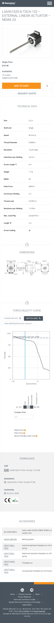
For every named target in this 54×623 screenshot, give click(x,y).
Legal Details (26, 605)
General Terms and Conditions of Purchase (24, 602)
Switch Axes (32, 318)
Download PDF (11, 318)
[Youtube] (31, 590)
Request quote (27, 93)
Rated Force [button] (19, 430)
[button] (49, 3)
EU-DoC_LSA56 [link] (13, 493)
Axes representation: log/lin (17, 324)
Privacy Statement (24, 597)
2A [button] (17, 407)
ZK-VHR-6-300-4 (10, 532)
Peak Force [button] (18, 433)
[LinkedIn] (22, 590)
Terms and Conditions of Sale (24, 600)
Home (12, 594)
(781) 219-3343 (23, 611)
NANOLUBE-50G (10, 539)
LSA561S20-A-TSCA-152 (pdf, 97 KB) (21, 482)
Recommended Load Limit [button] (25, 436)
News (37, 594)
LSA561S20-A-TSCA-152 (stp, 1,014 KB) (24, 470)
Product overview (25, 594)
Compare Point (20, 412)
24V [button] (20, 407)
